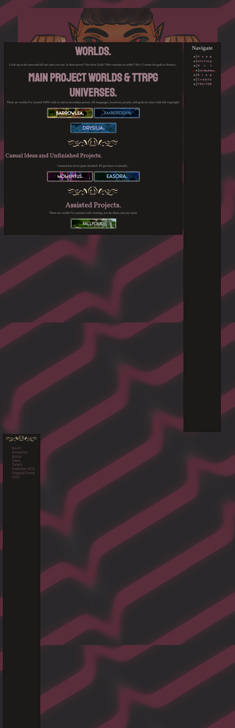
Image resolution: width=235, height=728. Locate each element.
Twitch (17, 465)
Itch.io (16, 456)
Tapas (16, 460)
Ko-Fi (16, 448)
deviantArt (19, 452)
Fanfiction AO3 (23, 469)
